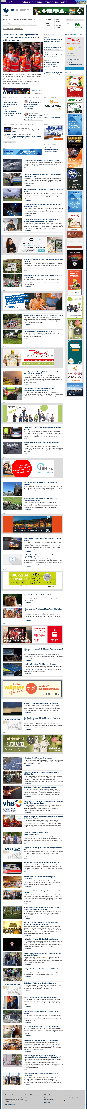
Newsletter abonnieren (51, 119)
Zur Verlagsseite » (10, 1104)
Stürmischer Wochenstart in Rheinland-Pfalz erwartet (42, 160)
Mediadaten (58, 21)
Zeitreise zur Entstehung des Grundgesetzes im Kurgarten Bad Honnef (43, 260)
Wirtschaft (17, 19)
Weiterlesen (25, 83)
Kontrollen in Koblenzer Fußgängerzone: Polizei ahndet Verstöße (42, 428)
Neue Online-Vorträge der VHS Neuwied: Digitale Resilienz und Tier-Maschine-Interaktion (43, 802)
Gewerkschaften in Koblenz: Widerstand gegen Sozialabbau (39, 878)
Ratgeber (23, 24)
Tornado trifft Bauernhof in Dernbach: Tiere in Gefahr (42, 703)
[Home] (4, 15)
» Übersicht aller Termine (9, 142)
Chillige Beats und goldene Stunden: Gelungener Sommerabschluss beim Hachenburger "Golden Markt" (42, 1056)
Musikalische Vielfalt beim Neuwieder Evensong (40, 983)
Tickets (68, 23)
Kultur (30, 19)
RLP (35, 19)
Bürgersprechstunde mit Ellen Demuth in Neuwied (40, 997)
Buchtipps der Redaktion (51, 149)
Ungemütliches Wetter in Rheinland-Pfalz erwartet (40, 595)
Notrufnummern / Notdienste (52, 117)
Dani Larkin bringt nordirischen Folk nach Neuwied (41, 939)
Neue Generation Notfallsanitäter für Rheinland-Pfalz (41, 1040)
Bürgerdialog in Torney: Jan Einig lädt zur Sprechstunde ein (43, 848)
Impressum (58, 25)
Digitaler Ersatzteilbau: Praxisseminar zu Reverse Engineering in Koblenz (40, 556)
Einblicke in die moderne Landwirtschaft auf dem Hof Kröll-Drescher (41, 773)
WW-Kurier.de (49, 24)
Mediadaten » (47, 1102)
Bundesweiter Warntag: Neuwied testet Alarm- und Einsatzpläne (41, 1074)
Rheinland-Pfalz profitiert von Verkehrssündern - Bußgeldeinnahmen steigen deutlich (40, 389)
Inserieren (58, 19)
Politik (10, 19)
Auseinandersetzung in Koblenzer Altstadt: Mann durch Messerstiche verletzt (42, 205)
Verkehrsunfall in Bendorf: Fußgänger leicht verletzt (41, 863)
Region (5, 19)
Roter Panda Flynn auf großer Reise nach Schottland (41, 1026)
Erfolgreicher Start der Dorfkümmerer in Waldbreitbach (42, 969)
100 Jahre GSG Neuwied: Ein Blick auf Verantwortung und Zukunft (43, 650)
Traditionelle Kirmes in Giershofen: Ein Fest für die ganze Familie (33, 117)
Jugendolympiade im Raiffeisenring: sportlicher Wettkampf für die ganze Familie (43, 817)
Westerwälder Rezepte (51, 147)
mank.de (70, 68)
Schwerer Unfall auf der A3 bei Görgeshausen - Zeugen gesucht (53, 74)
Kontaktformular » (68, 1101)
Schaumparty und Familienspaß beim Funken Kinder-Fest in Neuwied (43, 610)
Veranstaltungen (15, 24)
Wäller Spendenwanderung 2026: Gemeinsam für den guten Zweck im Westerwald (41, 373)
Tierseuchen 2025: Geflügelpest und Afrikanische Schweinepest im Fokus (40, 499)
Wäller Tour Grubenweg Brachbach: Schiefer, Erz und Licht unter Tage (12, 113)
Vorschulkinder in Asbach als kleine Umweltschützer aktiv (43, 315)
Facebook (50, 19)
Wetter (35, 24)
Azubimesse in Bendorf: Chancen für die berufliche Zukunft (41, 1012)
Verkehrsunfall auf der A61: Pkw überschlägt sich (40, 664)
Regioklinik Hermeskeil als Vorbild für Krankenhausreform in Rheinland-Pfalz (43, 175)
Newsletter (48, 25)
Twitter (26, 1101)
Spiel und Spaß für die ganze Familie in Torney (39, 331)
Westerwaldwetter (73, 63)
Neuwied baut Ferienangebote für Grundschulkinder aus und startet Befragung (42, 954)
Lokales (5, 24)
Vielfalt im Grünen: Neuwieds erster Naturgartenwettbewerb (36, 834)
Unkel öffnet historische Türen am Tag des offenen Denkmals (40, 483)
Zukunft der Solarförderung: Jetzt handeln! (38, 758)
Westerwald (8, 28)
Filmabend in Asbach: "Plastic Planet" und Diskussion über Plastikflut (42, 719)
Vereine (24, 19)
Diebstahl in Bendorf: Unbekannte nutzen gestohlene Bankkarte (51, 64)
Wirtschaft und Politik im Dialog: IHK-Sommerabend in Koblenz (42, 892)
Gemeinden (29, 24)
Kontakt (58, 27)
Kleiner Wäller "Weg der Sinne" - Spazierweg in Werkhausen (10, 104)
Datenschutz (59, 24)
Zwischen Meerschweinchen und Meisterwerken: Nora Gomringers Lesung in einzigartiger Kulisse (42, 220)
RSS (26, 1098)
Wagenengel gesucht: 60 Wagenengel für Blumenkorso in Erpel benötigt (43, 276)
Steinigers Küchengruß (51, 151)
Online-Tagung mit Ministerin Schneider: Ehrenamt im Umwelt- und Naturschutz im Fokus (42, 908)
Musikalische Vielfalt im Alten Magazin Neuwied (40, 787)
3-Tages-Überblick (74, 60)
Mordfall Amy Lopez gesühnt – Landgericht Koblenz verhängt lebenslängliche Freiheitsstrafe (32, 106)
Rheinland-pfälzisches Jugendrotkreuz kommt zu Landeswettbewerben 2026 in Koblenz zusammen (21, 37)
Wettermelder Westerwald (75, 64)
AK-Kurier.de (49, 22)
